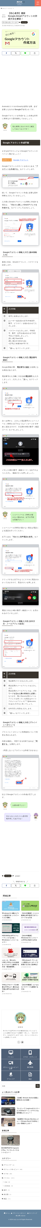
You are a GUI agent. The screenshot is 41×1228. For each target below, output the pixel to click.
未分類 (7, 1194)
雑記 (7, 1199)
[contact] (22, 1042)
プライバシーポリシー (19, 1213)
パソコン (24, 22)
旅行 (7, 1190)
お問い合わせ (21, 1215)
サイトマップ (33, 1213)
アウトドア (9, 1165)
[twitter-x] (18, 1042)
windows (9, 1186)
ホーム (7, 1213)
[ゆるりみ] (20, 3)
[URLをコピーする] (34, 53)
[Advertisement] (20, 78)
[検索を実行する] (38, 1086)
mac (7, 1182)
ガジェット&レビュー (13, 1169)
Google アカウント (20, 160)
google (17, 876)
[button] (6, 53)
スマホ (8, 1174)
